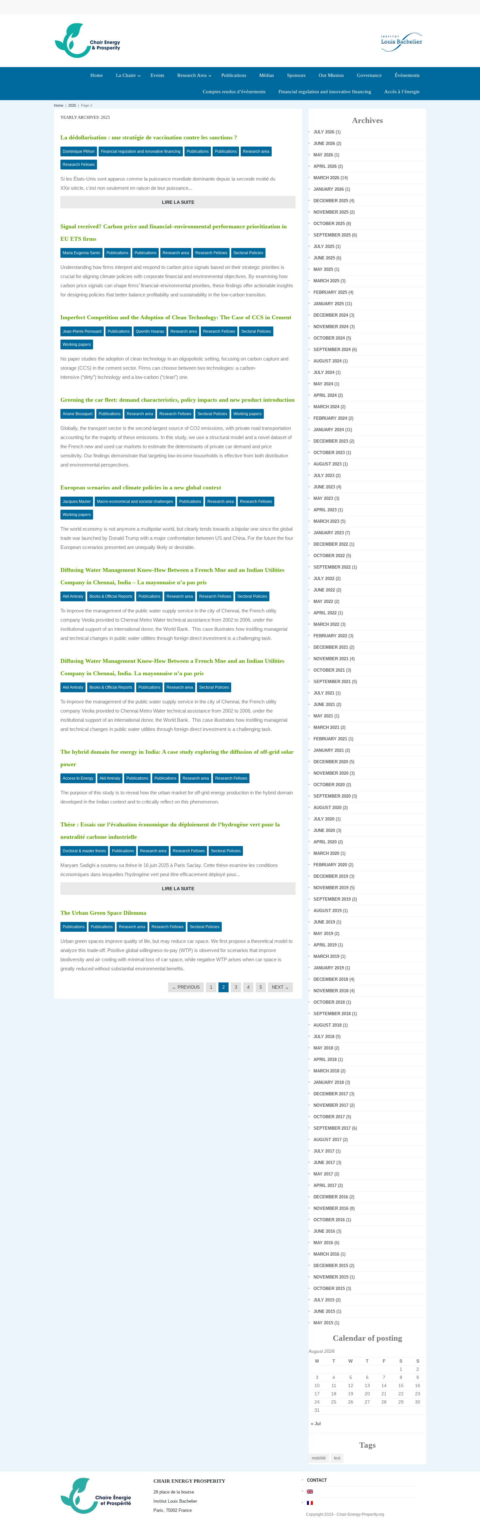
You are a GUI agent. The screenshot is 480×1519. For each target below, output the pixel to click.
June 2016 (324, 1231)
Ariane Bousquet (77, 414)
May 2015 (323, 1322)
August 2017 (327, 1139)
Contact (317, 1480)
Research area (256, 151)
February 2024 (330, 418)
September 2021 (332, 681)
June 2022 (324, 590)
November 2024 (330, 326)
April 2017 (325, 1185)
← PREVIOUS (186, 987)
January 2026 (328, 189)
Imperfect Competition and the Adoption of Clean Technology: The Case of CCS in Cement (175, 317)
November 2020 (330, 773)
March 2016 (326, 1254)
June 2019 (324, 922)
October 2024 (329, 338)
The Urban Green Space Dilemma (103, 913)
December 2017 (330, 1093)
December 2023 (330, 441)
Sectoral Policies (248, 253)
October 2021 (329, 670)
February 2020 (330, 864)
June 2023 (324, 487)
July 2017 (323, 1151)
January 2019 (328, 967)
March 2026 (326, 177)
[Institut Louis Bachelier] (401, 37)
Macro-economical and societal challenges (135, 501)
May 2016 (323, 1242)
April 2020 (325, 841)
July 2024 (323, 372)
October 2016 (329, 1219)
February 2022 (330, 635)
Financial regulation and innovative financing (141, 151)
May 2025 (323, 269)
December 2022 (330, 544)
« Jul (316, 1423)
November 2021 (330, 658)
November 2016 (330, 1208)
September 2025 (332, 235)
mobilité (319, 1458)
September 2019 (332, 899)
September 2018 (332, 1013)
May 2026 (323, 154)
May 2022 (323, 601)
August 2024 (327, 361)
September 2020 (332, 796)
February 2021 (330, 738)
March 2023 (326, 521)
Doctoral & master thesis (84, 851)
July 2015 (323, 1300)
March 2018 (326, 1071)
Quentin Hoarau (150, 331)
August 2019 (327, 910)
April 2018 (325, 1059)
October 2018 (329, 1002)
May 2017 (323, 1174)
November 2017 (330, 1105)
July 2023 (323, 475)
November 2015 (330, 1277)
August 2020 (327, 807)
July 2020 (323, 819)
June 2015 (324, 1311)
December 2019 (330, 876)
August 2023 (327, 464)
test (337, 1458)
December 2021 (330, 647)
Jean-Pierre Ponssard (82, 331)
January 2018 (328, 1082)
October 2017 (329, 1116)
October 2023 (329, 452)
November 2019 (330, 887)
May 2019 (323, 933)
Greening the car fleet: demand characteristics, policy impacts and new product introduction (177, 400)
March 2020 (326, 853)
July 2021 (323, 693)
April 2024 (325, 395)
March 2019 (326, 956)
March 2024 (326, 406)
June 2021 (324, 704)
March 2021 (326, 727)
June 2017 (324, 1162)
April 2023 (325, 509)
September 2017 (332, 1128)
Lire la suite (178, 202)
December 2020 (330, 761)
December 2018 (330, 979)
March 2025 (326, 280)
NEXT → (280, 987)
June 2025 (324, 258)
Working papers (77, 344)
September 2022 (332, 567)
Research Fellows (79, 164)
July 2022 (323, 578)
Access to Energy (78, 778)
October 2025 (329, 223)
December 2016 (330, 1196)
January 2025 (328, 303)
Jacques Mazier (77, 501)
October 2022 (329, 555)
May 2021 (323, 716)
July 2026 (323, 132)
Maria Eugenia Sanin (81, 253)
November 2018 (330, 990)
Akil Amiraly (73, 596)
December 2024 (330, 315)
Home (58, 105)
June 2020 (324, 830)
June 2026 (324, 143)
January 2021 (328, 750)
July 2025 (323, 246)
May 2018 (323, 1048)
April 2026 (325, 166)
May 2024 (323, 383)
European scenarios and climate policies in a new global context (140, 487)
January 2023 (328, 532)
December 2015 (330, 1265)
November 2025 (330, 212)
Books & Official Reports (110, 596)
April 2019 (325, 945)
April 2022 (325, 612)
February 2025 (330, 292)
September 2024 (332, 349)
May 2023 (323, 498)
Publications (198, 151)
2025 (72, 105)
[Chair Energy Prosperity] (89, 40)
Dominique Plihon (79, 151)
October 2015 (329, 1288)
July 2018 (323, 1036)
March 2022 (326, 624)
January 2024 (328, 429)
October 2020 (329, 784)
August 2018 (327, 1025)
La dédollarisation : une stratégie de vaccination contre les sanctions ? (148, 137)
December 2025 (330, 200)
